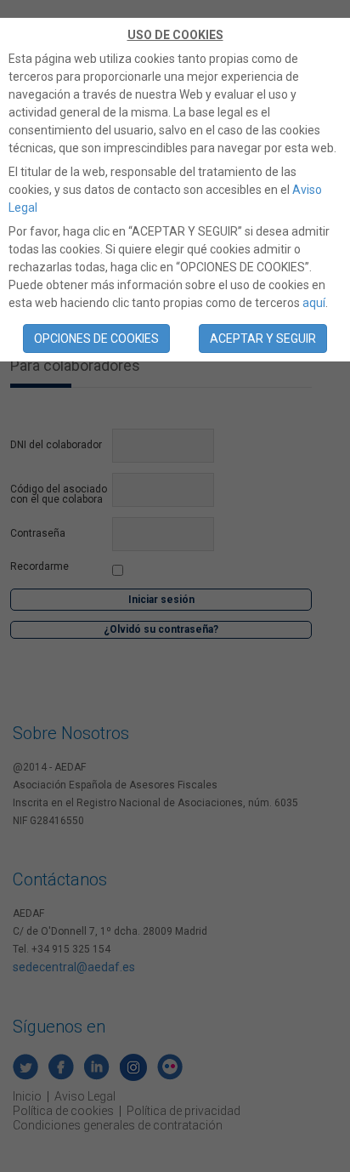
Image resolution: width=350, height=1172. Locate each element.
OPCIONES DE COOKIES (96, 338)
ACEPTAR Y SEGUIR (263, 338)
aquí (313, 303)
